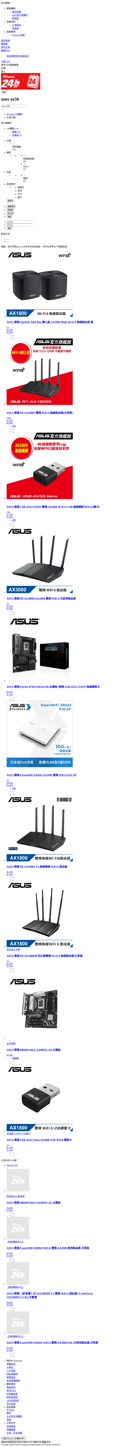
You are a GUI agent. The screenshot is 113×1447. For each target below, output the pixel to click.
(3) (17, 135)
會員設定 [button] (24, 56)
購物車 (4, 44)
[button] (56, 19)
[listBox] (56, 233)
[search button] (2, 109)
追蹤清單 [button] (11, 56)
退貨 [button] (17, 56)
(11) (16, 132)
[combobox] (56, 101)
